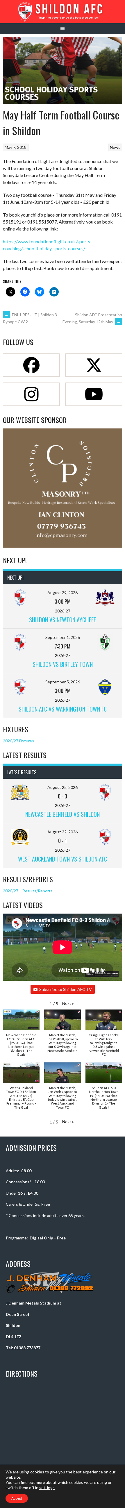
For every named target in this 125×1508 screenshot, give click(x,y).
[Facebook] (31, 365)
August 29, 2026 (62, 592)
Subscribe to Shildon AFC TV (65, 989)
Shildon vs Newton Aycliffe (62, 619)
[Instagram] (31, 394)
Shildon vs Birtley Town (63, 664)
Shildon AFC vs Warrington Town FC (63, 709)
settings (47, 1487)
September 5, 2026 (62, 681)
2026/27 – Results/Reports (28, 890)
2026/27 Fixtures (18, 740)
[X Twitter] (93, 365)
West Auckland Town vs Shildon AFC (62, 859)
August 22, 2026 (62, 831)
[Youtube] (93, 394)
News (115, 147)
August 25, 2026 (62, 787)
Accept (16, 1498)
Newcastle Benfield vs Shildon (62, 814)
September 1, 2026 (62, 637)
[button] (68, 1003)
